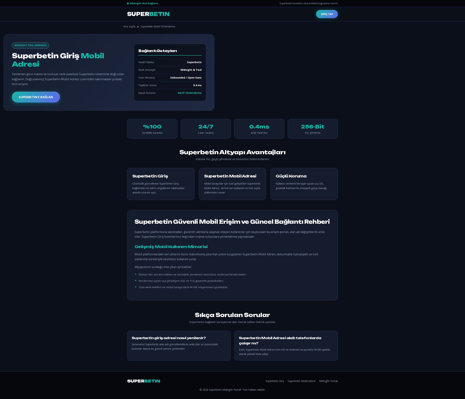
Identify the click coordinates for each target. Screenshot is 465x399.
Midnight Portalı (328, 381)
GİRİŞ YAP (327, 14)
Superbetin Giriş (275, 381)
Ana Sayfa (129, 26)
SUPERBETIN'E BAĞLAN (36, 97)
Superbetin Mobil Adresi (302, 381)
